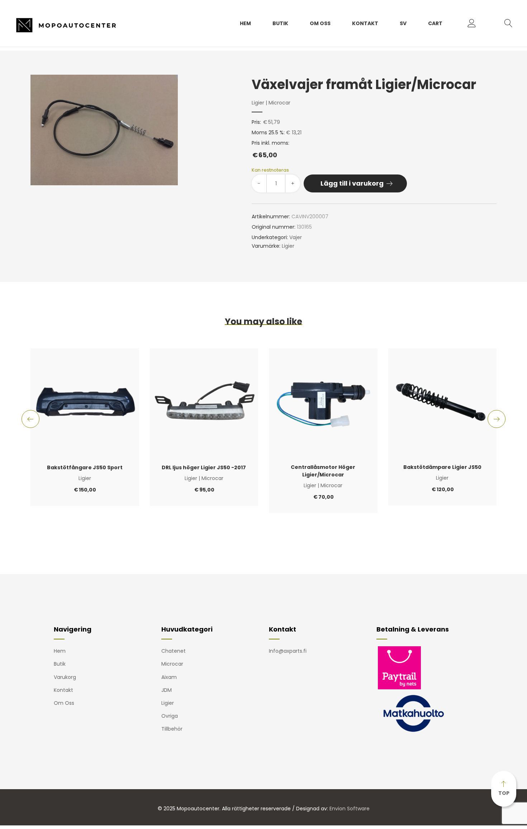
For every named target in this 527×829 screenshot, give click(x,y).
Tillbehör (171, 728)
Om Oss (320, 23)
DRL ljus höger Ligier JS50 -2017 (204, 467)
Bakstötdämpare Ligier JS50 (442, 467)
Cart (435, 23)
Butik (280, 23)
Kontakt (365, 23)
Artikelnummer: (271, 216)
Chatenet (173, 651)
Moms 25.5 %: (268, 132)
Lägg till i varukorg (352, 183)
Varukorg (65, 677)
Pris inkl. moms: (270, 149)
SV (403, 23)
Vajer (295, 237)
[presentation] (30, 419)
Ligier (258, 102)
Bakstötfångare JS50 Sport (85, 467)
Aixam (169, 677)
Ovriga (169, 715)
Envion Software (349, 808)
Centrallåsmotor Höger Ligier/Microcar (323, 471)
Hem (245, 23)
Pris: (256, 122)
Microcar (279, 102)
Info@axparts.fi (288, 651)
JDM (166, 690)
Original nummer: (273, 226)
